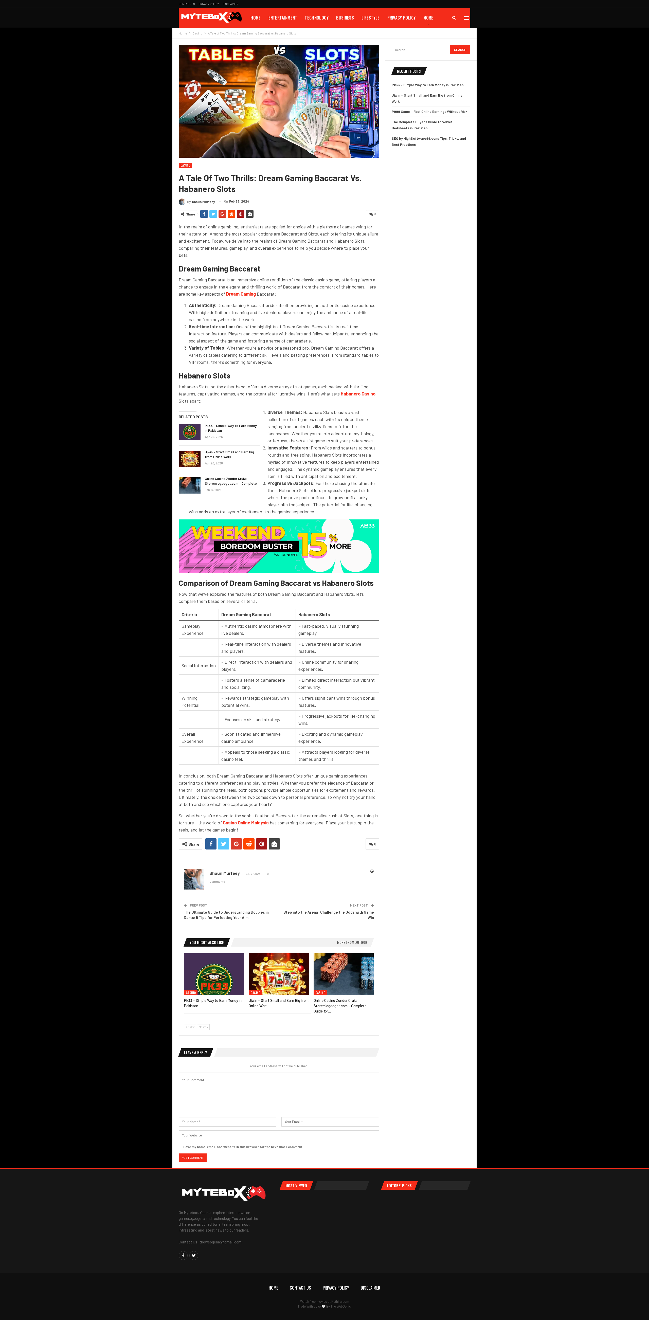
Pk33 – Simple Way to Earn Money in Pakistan (428, 85)
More (428, 17)
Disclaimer (230, 4)
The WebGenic (341, 1306)
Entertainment (282, 17)
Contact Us (187, 4)
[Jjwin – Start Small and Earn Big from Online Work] (190, 459)
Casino (185, 165)
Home (255, 17)
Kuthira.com (340, 1301)
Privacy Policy (209, 4)
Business (345, 17)
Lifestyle (371, 17)
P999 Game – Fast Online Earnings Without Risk (429, 111)
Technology (317, 17)
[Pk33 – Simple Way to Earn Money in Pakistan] (190, 432)
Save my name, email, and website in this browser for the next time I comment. (243, 1147)
